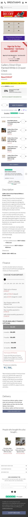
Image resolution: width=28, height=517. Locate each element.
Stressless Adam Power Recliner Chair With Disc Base (7, 450)
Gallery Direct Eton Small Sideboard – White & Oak (12, 157)
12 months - (10, 348)
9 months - (9, 337)
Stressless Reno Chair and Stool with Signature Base (20, 450)
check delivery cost (14, 411)
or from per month (7, 86)
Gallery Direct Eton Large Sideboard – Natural (12, 131)
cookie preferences (7, 508)
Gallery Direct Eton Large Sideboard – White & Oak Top (12, 139)
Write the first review (6, 74)
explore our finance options (15, 92)
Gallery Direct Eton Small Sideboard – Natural (12, 148)
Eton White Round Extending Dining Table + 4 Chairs (13, 122)
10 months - (10, 342)
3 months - (9, 327)
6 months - (9, 332)
